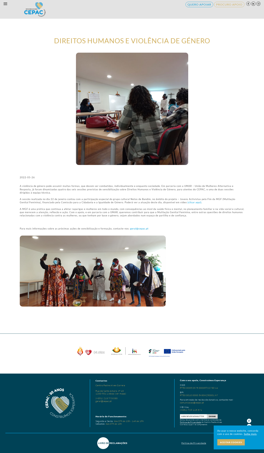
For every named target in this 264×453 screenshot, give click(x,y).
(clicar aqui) (194, 202)
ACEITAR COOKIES (231, 442)
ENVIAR (212, 416)
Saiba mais (250, 434)
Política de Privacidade (190, 422)
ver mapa (120, 393)
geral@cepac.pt (139, 228)
